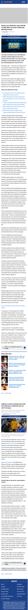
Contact (3, 586)
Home (2, 393)
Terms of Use (20, 591)
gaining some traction (11, 443)
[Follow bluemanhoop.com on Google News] (25, 348)
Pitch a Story (20, 589)
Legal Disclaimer (21, 594)
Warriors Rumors (8, 573)
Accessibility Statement (7, 596)
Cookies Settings (5, 598)
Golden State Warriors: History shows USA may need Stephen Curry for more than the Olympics (14, 98)
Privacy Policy (4, 591)
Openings (19, 584)
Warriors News (8, 393)
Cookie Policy (4, 594)
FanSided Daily (5, 589)
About (2, 584)
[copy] (9, 34)
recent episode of (8, 462)
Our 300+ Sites (20, 586)
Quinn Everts (6, 414)
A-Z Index (19, 596)
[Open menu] (2, 2)
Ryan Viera (5, 31)
